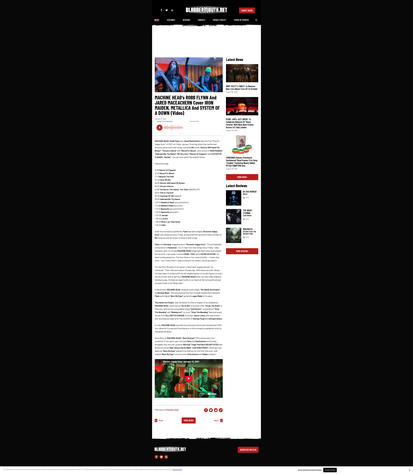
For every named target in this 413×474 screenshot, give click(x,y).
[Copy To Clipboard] (221, 410)
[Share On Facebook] (206, 410)
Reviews (186, 20)
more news (242, 177)
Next (216, 420)
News (156, 20)
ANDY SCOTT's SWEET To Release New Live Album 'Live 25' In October (242, 87)
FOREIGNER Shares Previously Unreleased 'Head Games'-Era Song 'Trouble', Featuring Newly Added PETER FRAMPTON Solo (241, 161)
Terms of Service (241, 20)
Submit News (247, 10)
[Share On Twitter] (211, 410)
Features (171, 20)
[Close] (409, 470)
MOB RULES (248, 229)
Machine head (173, 410)
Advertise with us (248, 449)
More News (188, 420)
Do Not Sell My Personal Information (310, 470)
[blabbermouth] (206, 12)
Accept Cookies (330, 470)
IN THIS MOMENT (250, 191)
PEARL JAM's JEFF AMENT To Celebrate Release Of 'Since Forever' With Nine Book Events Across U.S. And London (240, 123)
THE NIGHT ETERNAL (247, 211)
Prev (161, 420)
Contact (201, 20)
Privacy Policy (219, 20)
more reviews (242, 251)
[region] (206, 470)
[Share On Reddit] (216, 410)
